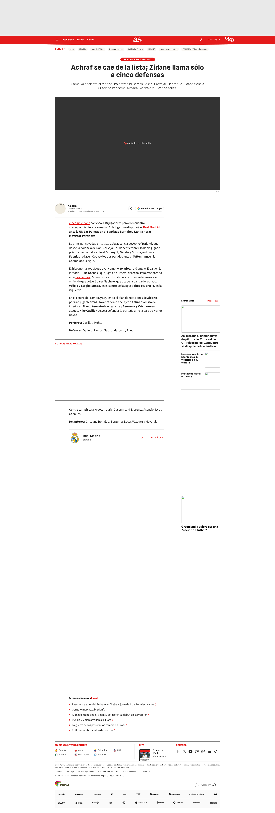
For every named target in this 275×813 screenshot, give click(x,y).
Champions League (168, 49)
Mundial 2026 (98, 49)
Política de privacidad (86, 771)
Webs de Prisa (208, 785)
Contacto (58, 771)
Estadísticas (157, 437)
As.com (72, 206)
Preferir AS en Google (151, 208)
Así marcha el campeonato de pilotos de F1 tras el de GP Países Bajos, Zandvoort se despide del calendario (199, 341)
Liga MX (82, 49)
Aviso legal (70, 771)
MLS (72, 49)
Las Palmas (82, 277)
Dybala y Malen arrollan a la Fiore (91, 720)
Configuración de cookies (126, 771)
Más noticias (212, 301)
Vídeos (90, 40)
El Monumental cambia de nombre (92, 730)
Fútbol (80, 40)
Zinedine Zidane (79, 223)
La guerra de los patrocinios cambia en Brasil (98, 725)
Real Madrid (151, 227)
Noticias (143, 437)
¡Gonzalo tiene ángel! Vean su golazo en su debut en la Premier (109, 715)
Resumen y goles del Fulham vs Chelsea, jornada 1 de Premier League (113, 704)
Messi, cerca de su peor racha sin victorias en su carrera (192, 358)
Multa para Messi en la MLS (191, 375)
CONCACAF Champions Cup (195, 49)
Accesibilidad (145, 771)
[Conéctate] (202, 40)
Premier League (116, 49)
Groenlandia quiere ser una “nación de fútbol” (199, 528)
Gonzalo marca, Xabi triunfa (88, 710)
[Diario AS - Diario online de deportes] (137, 40)
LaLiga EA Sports (135, 49)
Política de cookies (105, 771)
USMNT (151, 49)
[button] (131, 208)
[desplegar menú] (57, 40)
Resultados (68, 40)
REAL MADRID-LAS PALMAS (137, 59)
